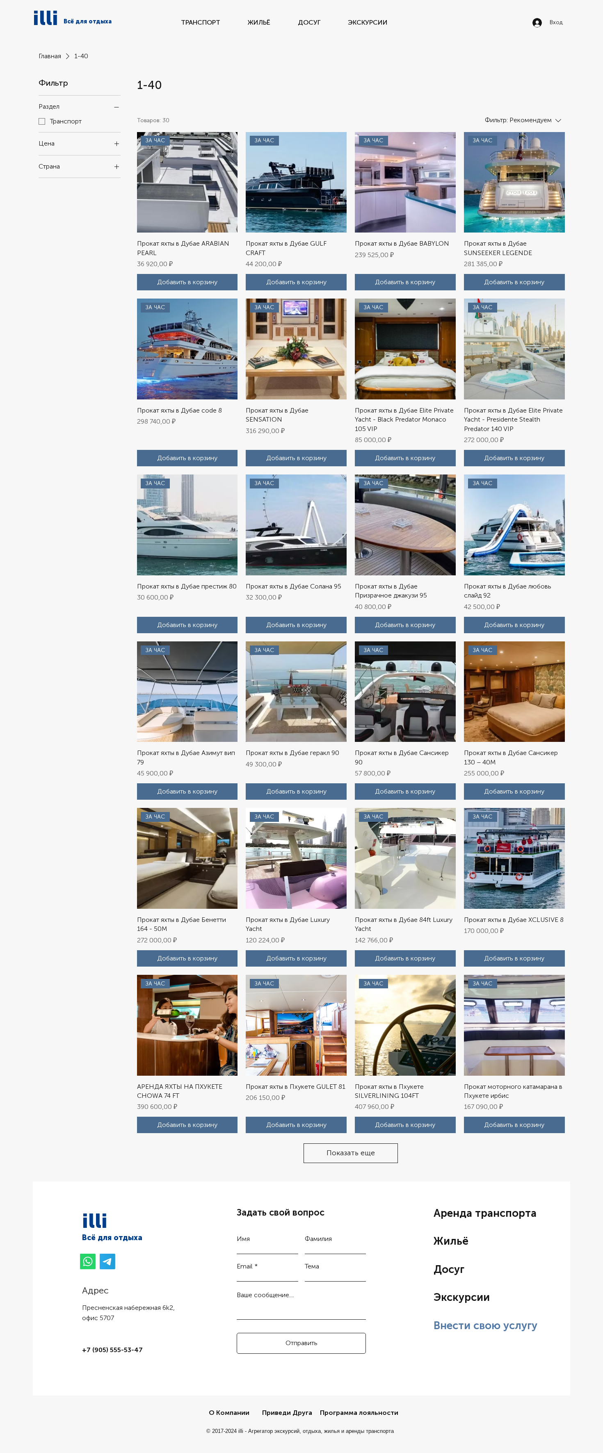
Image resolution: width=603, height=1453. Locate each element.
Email (245, 1266)
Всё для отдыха (112, 1237)
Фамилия (318, 1239)
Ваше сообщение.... (265, 1295)
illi (45, 18)
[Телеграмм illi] (107, 1261)
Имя (243, 1239)
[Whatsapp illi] (88, 1261)
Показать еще (351, 1152)
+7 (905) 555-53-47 (112, 1350)
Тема (312, 1266)
